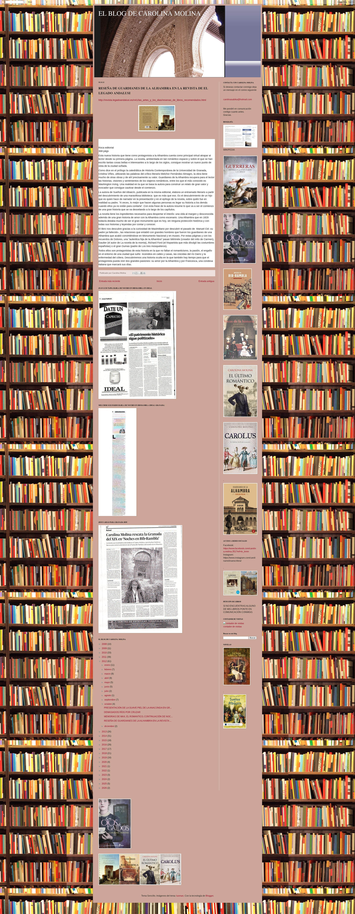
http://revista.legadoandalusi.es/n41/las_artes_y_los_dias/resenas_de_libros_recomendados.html (152, 100)
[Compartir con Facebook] (141, 273)
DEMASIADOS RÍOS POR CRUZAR (122, 712)
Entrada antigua (206, 281)
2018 (104, 753)
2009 (104, 648)
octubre (108, 704)
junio (107, 686)
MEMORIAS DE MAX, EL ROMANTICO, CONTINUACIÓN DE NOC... (138, 716)
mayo (107, 682)
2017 (104, 749)
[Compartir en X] (139, 273)
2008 (104, 644)
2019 (104, 757)
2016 (104, 744)
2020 (104, 762)
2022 (104, 770)
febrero (108, 669)
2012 (104, 661)
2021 (104, 766)
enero (107, 665)
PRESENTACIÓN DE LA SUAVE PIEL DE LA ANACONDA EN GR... (138, 708)
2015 (104, 740)
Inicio (159, 281)
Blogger (209, 896)
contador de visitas (232, 626)
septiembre (110, 700)
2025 (104, 783)
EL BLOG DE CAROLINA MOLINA (149, 13)
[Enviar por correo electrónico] (133, 273)
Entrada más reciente (109, 281)
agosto (108, 695)
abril (106, 678)
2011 (104, 657)
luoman (180, 896)
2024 (104, 779)
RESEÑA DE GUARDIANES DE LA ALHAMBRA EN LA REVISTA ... (137, 721)
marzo (107, 674)
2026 (104, 788)
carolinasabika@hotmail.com (237, 99)
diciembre (109, 726)
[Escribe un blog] (136, 273)
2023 (104, 775)
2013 (104, 731)
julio (106, 691)
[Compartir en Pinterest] (144, 273)
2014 (104, 736)
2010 (104, 652)
